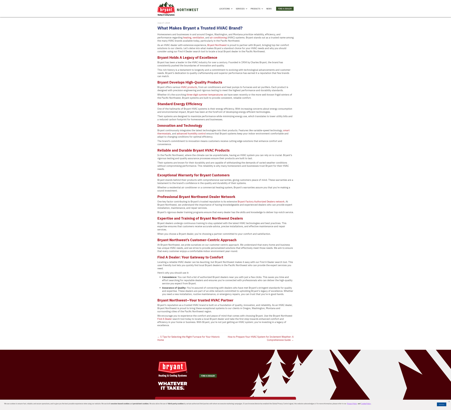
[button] (449, 401)
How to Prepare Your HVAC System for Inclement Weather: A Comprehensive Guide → (261, 338)
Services (240, 9)
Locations (224, 9)
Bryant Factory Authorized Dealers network (261, 201)
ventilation (198, 37)
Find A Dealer (164, 318)
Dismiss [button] (441, 404)
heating (187, 37)
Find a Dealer (285, 9)
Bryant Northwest (217, 45)
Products (255, 9)
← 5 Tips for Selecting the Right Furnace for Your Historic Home (188, 338)
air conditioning (218, 37)
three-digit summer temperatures (205, 94)
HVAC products (189, 87)
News (269, 9)
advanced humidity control (191, 133)
